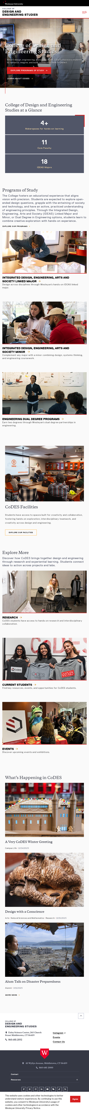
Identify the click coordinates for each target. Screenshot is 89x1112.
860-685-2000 (46, 1068)
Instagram (58, 1033)
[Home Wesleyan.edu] (44, 1054)
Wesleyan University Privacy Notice (22, 1108)
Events (56, 1037)
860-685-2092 (15, 1040)
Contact (14, 1074)
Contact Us (59, 1041)
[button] (84, 12)
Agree (75, 1099)
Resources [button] (16, 1080)
